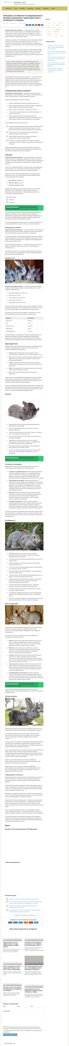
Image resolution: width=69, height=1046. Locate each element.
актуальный (49, 33)
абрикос (58, 25)
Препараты (46, 8)
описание (24, 915)
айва (52, 29)
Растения (22, 8)
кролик (17, 915)
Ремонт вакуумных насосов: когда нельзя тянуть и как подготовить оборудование (12, 968)
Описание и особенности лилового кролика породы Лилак (23, 899)
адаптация (54, 27)
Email (18, 1006)
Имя (4, 1006)
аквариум (57, 29)
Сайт (32, 1006)
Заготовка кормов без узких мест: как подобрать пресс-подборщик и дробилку (33, 968)
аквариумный (49, 31)
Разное (53, 8)
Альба (53, 25)
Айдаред (48, 25)
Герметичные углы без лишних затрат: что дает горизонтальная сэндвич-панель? (11, 945)
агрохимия (49, 27)
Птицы (15, 8)
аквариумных (56, 31)
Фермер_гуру (20, 2)
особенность (32, 915)
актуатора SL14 (56, 33)
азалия (59, 27)
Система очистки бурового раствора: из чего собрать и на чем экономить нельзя (33, 944)
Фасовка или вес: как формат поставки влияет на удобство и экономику (12, 989)
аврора (63, 25)
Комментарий (6, 1011)
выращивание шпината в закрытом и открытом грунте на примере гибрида (34, 990)
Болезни (38, 8)
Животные (8, 8)
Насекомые (30, 8)
